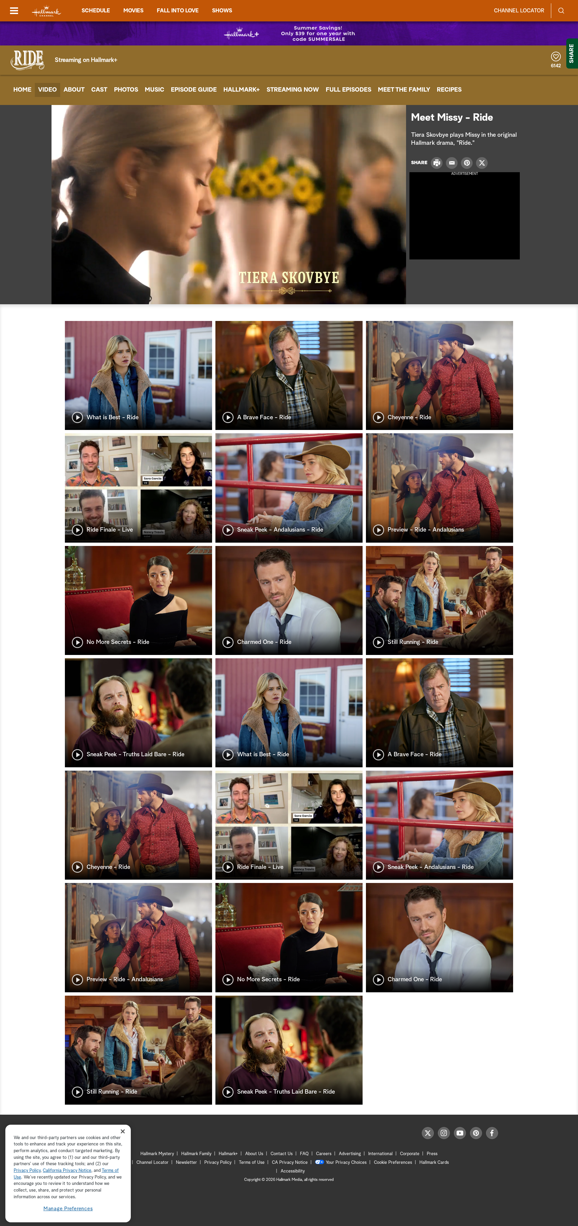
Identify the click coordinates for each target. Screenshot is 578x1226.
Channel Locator (519, 10)
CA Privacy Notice (290, 1162)
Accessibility (293, 1171)
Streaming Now (293, 90)
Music (154, 90)
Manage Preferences (68, 1209)
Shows (222, 10)
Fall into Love (178, 10)
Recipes (449, 90)
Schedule (96, 10)
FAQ (304, 1154)
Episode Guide (194, 90)
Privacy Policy (217, 1162)
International (380, 1154)
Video (47, 90)
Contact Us (282, 1154)
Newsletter (186, 1162)
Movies (133, 10)
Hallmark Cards (434, 1162)
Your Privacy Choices (346, 1162)
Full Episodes (348, 90)
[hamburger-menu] (14, 11)
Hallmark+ (241, 90)
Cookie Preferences (393, 1162)
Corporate (409, 1154)
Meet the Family (404, 90)
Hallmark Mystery (157, 1154)
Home (22, 90)
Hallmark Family (196, 1154)
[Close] (123, 1131)
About (74, 90)
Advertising (350, 1154)
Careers (323, 1154)
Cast (99, 90)
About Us (254, 1154)
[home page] (46, 11)
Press (432, 1154)
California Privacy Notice (67, 1171)
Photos (126, 90)
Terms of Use (252, 1162)
